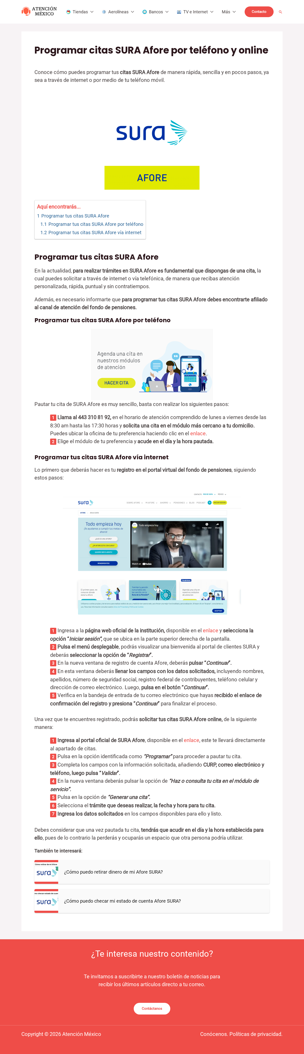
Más (226, 11)
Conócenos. (214, 1034)
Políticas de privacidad (255, 1034)
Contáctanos (152, 1008)
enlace (197, 433)
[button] (259, 11)
